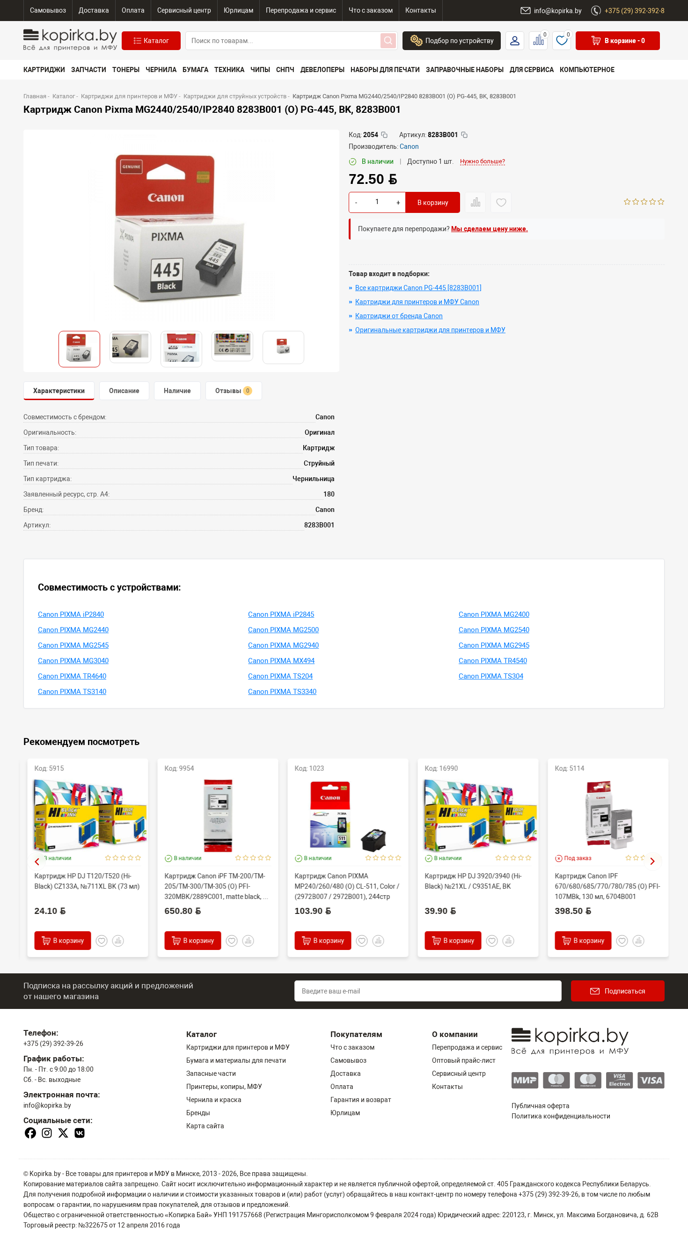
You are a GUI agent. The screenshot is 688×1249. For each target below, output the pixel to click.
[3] (644, 202)
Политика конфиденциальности (561, 1116)
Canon (409, 146)
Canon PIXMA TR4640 (72, 676)
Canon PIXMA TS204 (280, 676)
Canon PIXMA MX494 (281, 661)
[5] (661, 202)
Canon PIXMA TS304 (491, 676)
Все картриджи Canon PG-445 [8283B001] (418, 288)
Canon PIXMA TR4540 (493, 661)
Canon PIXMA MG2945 (494, 645)
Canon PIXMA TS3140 (72, 691)
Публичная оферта (541, 1106)
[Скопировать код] (384, 134)
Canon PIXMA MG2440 (73, 630)
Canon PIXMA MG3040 (73, 661)
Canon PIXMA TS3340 (282, 691)
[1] (627, 202)
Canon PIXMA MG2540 (494, 630)
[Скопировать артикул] (464, 134)
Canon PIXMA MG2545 (73, 645)
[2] (635, 202)
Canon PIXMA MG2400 (494, 614)
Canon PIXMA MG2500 (283, 630)
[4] (652, 202)
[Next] (653, 861)
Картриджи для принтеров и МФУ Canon (417, 302)
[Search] (388, 40)
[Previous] (36, 861)
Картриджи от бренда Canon (399, 316)
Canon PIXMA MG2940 (283, 645)
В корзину (432, 202)
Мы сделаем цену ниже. (489, 229)
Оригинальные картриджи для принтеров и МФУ (430, 330)
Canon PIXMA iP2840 (71, 614)
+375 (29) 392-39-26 (53, 1043)
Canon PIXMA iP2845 (281, 614)
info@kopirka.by (47, 1105)
